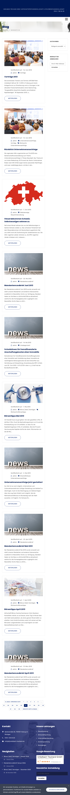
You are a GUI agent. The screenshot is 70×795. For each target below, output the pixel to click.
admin (15, 73)
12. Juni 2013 (27, 138)
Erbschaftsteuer (25, 476)
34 (17, 705)
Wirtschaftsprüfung (44, 735)
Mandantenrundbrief (26, 281)
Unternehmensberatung (45, 738)
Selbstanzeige (24, 212)
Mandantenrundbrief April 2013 (19, 673)
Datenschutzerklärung (56, 789)
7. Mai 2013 (26, 407)
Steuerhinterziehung (17, 215)
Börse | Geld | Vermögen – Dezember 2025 (17, 769)
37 (30, 705)
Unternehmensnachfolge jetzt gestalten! (23, 482)
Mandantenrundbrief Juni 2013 (18, 285)
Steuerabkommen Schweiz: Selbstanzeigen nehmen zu (17, 220)
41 (10, 709)
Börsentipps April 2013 (14, 609)
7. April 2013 (27, 600)
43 (19, 709)
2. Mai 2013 (27, 473)
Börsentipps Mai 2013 (14, 416)
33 (12, 705)
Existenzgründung (44, 742)
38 (34, 705)
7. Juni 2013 (27, 209)
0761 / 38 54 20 (59, 11)
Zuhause (5, 30)
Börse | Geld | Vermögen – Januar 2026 (16, 756)
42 (15, 709)
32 (8, 705)
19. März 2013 (27, 666)
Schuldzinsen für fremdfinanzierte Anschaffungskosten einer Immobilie (21, 350)
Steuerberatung (43, 731)
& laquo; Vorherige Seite (13, 701)
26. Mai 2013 (27, 278)
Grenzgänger (42, 745)
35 (21, 705)
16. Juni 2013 (27, 70)
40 (43, 705)
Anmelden (54, 67)
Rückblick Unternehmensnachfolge (21, 149)
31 (4, 705)
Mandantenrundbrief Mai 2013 (18, 546)
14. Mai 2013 (27, 342)
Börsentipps (22, 412)
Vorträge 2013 (11, 76)
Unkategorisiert (25, 345)
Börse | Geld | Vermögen (27, 409)
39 (38, 705)
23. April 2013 (27, 539)
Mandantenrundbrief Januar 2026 (15, 763)
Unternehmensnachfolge (28, 141)
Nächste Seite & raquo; (30, 709)
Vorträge (23, 73)
